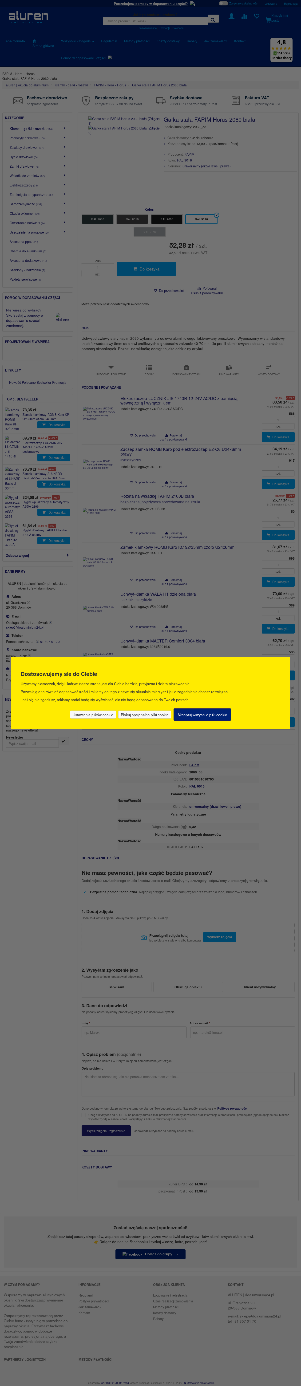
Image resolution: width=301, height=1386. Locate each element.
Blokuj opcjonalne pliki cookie (145, 714)
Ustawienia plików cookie (93, 714)
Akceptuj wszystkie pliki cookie (202, 714)
